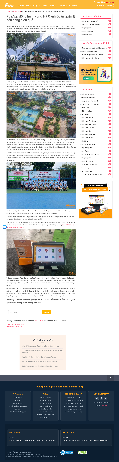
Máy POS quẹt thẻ (87, 148)
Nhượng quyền (86, 28)
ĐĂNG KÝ (110, 5)
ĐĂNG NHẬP (100, 5)
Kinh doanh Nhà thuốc (88, 128)
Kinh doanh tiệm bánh (88, 134)
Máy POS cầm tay (45, 400)
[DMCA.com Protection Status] (82, 452)
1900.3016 (39, 321)
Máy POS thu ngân (45, 397)
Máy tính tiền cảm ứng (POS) (90, 154)
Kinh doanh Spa (86, 131)
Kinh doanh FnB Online (88, 121)
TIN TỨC (45, 6)
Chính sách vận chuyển (73, 403)
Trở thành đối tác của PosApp (18, 406)
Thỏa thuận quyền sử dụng (73, 412)
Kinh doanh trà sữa (87, 138)
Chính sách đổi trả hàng (73, 397)
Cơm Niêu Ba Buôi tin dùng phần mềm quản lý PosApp (39, 361)
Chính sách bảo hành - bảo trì (73, 406)
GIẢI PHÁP (21, 6)
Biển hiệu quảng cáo (87, 94)
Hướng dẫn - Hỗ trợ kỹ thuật (90, 104)
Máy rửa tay (85, 151)
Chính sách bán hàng (88, 98)
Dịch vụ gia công (17, 403)
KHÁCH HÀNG (53, 6)
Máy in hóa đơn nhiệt (88, 144)
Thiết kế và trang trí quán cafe (90, 24)
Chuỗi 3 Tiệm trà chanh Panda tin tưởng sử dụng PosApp (40, 346)
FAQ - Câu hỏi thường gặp (18, 412)
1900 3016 (104, 405)
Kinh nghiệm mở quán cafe (89, 21)
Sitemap (17, 409)
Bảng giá (17, 400)
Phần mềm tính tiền (45, 409)
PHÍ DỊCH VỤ (36, 6)
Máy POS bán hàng (46, 403)
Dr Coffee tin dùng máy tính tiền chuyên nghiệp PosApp (40, 366)
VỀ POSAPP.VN (73, 6)
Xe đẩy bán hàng (86, 171)
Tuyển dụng (85, 168)
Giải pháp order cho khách (45, 415)
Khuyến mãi (85, 114)
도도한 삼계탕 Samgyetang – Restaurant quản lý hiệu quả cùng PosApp (42, 351)
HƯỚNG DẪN (63, 6)
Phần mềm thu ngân (45, 412)
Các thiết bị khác (45, 417)
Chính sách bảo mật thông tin (73, 400)
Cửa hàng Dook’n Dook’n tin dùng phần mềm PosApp (39, 357)
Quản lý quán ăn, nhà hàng (89, 51)
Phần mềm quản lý (87, 161)
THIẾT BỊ (28, 6)
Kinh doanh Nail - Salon (88, 124)
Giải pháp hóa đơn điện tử (89, 101)
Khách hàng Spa (86, 111)
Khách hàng (85, 108)
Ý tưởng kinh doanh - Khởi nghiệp (92, 174)
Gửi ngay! (46, 312)
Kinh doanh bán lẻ (87, 118)
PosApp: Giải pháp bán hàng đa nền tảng (59, 386)
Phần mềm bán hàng (45, 406)
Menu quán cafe (86, 34)
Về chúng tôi (18, 397)
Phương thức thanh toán (73, 409)
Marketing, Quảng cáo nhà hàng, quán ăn (94, 48)
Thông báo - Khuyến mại (89, 164)
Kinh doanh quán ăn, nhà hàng (90, 58)
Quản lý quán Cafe (87, 31)
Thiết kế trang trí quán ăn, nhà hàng (92, 55)
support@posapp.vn (103, 402)
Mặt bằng (84, 141)
